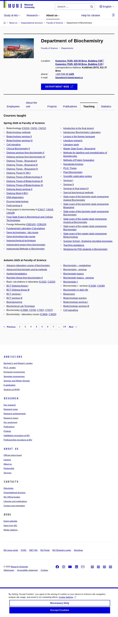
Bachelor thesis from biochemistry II (24, 278)
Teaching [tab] (89, 106)
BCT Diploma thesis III (17, 290)
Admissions (13, 356)
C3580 (24, 310)
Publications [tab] (70, 106)
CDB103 (41, 224)
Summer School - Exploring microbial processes (87, 241)
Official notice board (13, 455)
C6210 (25, 128)
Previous (11, 327)
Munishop (78, 550)
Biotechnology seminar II (19, 136)
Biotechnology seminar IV (19, 140)
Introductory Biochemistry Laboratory (82, 132)
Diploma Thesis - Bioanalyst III (22, 165)
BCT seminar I (13, 294)
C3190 (100, 286)
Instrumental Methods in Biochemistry (25, 249)
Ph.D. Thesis (70, 168)
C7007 (40, 310)
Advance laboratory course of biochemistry (28, 265)
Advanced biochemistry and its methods (26, 269)
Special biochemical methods (78, 192)
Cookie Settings (66, 597)
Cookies (44, 570)
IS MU (23, 550)
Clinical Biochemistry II (18, 148)
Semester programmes (14, 376)
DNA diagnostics (15, 197)
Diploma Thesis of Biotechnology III (24, 181)
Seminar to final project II (75, 188)
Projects (7, 431)
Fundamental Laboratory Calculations (25, 228)
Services (7, 473)
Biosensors (69, 294)
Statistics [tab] (106, 106)
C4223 (51, 282)
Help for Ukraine (90, 15)
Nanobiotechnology (73, 164)
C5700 (32, 310)
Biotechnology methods (18, 132)
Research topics (11, 418)
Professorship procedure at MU (18, 440)
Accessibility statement (27, 570)
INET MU (33, 550)
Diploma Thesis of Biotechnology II (24, 177)
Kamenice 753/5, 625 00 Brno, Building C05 (78, 61)
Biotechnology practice (75, 298)
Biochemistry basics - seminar (78, 278)
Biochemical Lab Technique (20, 306)
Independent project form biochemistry (25, 245)
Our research (10, 405)
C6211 (34, 128)
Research (11, 398)
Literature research (72, 140)
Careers (7, 459)
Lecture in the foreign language (79, 136)
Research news (11, 409)
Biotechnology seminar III (76, 306)
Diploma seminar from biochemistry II (25, 152)
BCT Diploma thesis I (17, 286)
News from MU (10, 525)
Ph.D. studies (10, 367)
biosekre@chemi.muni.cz (69, 77)
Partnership (9, 468)
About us (11, 448)
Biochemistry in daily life (75, 290)
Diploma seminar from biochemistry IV (25, 157)
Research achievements (15, 413)
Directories (8, 488)
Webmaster (9, 570)
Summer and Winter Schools (17, 381)
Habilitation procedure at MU (17, 435)
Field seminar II (14, 205)
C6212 (41, 128)
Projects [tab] (52, 106)
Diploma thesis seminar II (19, 189)
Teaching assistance (73, 245)
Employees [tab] (13, 106)
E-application (9, 385)
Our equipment (10, 422)
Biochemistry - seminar (75, 269)
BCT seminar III (14, 298)
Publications (9, 427)
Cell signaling (13, 144)
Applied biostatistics (16, 273)
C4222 (43, 282)
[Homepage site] (19, 5)
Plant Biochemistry (72, 172)
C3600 (44, 314)
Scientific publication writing (77, 176)
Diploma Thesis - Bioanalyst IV (22, 169)
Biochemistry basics (73, 273)
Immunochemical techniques (21, 240)
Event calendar (10, 521)
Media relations (11, 530)
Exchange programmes (14, 372)
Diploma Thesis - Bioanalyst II (21, 161)
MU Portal (45, 550)
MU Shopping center (61, 550)
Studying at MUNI (12, 389)
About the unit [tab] (31, 104)
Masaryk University (19, 566)
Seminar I (68, 180)
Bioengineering (14, 302)
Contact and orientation (14, 505)
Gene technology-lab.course (20, 236)
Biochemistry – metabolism (77, 265)
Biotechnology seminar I (75, 302)
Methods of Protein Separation (78, 160)
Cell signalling (70, 310)
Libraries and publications (15, 501)
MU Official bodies (12, 497)
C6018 (49, 209)
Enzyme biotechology (17, 201)
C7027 (48, 310)
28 (64, 327)
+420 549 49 (64, 74)
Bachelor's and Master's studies (18, 363)
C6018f (10, 213)
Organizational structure (14, 492)
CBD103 (31, 224)
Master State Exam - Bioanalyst (79, 148)
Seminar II (68, 184)
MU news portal (11, 550)
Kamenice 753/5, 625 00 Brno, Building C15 (78, 64)
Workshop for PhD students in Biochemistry (85, 249)
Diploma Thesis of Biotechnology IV (24, 185)
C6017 (41, 209)
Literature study (71, 144)
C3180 (92, 286)
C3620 (52, 314)
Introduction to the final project (78, 128)
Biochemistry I (70, 282)
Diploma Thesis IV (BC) (18, 173)
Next (71, 327)
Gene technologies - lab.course (22, 232)
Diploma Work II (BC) (17, 193)
